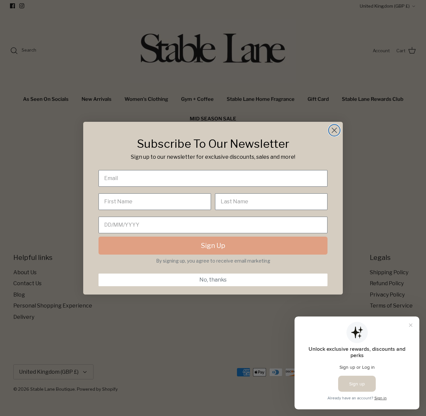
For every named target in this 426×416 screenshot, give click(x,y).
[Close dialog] (334, 130)
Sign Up (213, 246)
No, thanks (213, 280)
